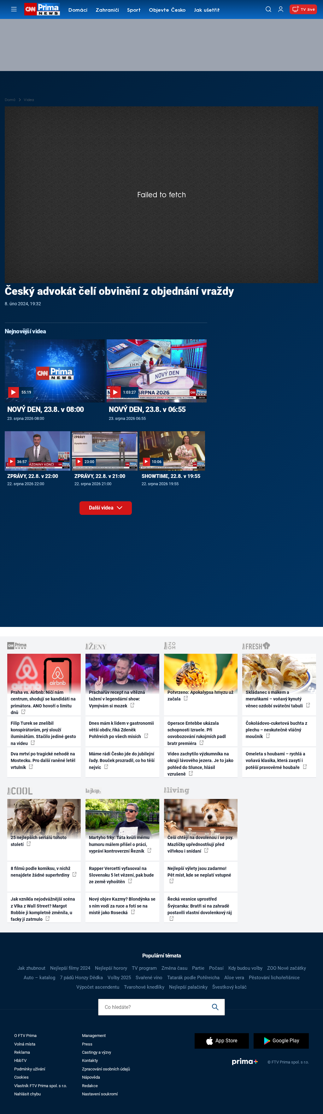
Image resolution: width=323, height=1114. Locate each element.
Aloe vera (234, 977)
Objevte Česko (167, 10)
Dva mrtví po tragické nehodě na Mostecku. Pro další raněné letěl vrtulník (43, 760)
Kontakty (90, 1060)
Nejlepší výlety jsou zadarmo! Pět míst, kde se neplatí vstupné (199, 872)
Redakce (90, 1085)
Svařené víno (149, 977)
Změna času (174, 968)
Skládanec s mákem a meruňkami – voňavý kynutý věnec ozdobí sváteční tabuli (275, 699)
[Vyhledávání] (268, 9)
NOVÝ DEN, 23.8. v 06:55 (147, 409)
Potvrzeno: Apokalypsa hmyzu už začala (200, 695)
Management (94, 1035)
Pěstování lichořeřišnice (274, 977)
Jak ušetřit (207, 10)
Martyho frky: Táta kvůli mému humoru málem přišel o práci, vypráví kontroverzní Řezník (119, 844)
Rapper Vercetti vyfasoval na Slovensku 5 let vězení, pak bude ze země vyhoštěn (121, 875)
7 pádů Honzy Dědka (81, 977)
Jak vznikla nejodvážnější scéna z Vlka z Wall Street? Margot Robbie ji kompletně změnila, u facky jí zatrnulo (43, 909)
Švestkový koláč (229, 987)
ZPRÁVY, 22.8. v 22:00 (32, 476)
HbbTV (20, 1060)
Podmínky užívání (29, 1069)
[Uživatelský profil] (280, 9)
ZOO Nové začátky (286, 968)
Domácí (77, 10)
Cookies (21, 1077)
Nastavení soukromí (100, 1094)
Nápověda (91, 1077)
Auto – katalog (39, 977)
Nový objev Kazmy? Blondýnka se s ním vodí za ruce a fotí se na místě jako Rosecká (122, 906)
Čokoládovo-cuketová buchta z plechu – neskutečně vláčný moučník (276, 730)
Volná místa (24, 1044)
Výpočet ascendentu (97, 987)
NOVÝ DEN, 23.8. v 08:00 (45, 409)
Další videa (102, 508)
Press (87, 1044)
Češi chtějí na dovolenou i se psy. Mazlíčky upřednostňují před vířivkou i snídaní (200, 844)
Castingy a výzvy (96, 1052)
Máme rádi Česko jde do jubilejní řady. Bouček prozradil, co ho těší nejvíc (122, 760)
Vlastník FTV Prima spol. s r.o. (40, 1085)
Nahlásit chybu (27, 1094)
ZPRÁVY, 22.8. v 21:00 (99, 476)
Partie (198, 968)
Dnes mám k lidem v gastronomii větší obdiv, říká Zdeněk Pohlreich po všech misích (121, 730)
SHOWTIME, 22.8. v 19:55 (171, 476)
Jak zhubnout (31, 968)
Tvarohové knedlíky (144, 987)
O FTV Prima (25, 1035)
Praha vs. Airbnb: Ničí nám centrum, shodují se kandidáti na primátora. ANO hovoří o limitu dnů (43, 702)
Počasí (216, 968)
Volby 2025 (119, 977)
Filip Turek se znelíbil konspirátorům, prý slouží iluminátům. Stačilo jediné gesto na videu (43, 733)
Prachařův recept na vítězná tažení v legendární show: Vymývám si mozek (117, 699)
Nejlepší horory (111, 968)
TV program (144, 968)
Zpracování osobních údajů (106, 1069)
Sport (134, 10)
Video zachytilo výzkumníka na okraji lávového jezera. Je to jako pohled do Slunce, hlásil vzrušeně (200, 764)
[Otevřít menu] (14, 9)
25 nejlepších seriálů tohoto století (39, 841)
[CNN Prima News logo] (42, 9)
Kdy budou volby (245, 968)
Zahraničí (107, 10)
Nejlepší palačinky (188, 987)
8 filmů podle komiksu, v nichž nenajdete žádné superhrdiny (40, 872)
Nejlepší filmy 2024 (70, 968)
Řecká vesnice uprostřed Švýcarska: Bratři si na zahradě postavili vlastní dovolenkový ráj (199, 906)
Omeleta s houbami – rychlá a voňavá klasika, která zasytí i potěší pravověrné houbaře (275, 760)
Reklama (22, 1052)
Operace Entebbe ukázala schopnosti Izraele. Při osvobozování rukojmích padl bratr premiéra (196, 733)
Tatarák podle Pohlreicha (193, 977)
